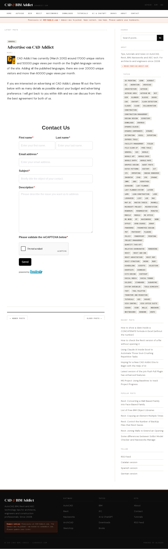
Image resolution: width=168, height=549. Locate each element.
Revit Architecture (134, 257)
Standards (140, 282)
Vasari (147, 299)
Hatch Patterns (132, 169)
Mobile (128, 215)
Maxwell (154, 203)
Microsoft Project (133, 207)
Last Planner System (134, 190)
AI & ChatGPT (99, 13)
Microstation (151, 207)
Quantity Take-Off (133, 245)
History (145, 169)
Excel (140, 135)
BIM (30, 13)
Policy (128, 236)
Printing (152, 236)
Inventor (129, 177)
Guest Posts (147, 165)
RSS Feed (126, 456)
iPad (138, 177)
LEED (155, 194)
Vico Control (131, 303)
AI (126, 85)
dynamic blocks (132, 127)
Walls (144, 308)
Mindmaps (129, 211)
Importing (136, 173)
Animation (135, 85)
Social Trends (146, 278)
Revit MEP (150, 257)
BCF (155, 93)
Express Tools (131, 139)
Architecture (131, 89)
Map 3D (128, 203)
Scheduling (130, 266)
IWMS (127, 182)
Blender (135, 97)
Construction (131, 110)
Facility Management (134, 144)
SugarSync (152, 282)
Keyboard (129, 186)
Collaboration (149, 106)
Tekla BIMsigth (151, 287)
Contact (135, 13)
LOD (146, 198)
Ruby (154, 261)
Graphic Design (132, 165)
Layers (150, 190)
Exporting (151, 135)
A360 (141, 81)
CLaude (128, 106)
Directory (145, 118)
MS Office (148, 215)
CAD (126, 102)
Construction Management (136, 114)
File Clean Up (131, 148)
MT (136, 219)
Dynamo (149, 131)
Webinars (155, 308)
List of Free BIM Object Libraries (137, 410)
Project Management (134, 240)
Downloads (67, 13)
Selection (153, 266)
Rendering (152, 249)
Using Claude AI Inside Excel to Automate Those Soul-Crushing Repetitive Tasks (137, 353)
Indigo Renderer (151, 173)
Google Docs (143, 156)
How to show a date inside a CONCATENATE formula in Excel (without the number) (141, 331)
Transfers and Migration (136, 295)
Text (127, 291)
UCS (138, 299)
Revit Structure (132, 261)
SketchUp (143, 274)
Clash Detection (149, 102)
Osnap (151, 224)
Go (160, 38)
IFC (126, 173)
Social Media (131, 278)
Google (145, 152)
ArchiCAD (147, 85)
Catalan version (129, 462)
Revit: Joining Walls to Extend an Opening (142, 430)
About (124, 13)
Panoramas (129, 228)
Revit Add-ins (140, 253)
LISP (139, 198)
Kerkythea (144, 182)
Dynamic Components (134, 131)
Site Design (130, 274)
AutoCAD (20, 13)
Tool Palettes (139, 291)
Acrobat (150, 81)
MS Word (128, 219)
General (11, 42)
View (136, 308)
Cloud (137, 106)
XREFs (152, 312)
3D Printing (130, 81)
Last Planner (142, 186)
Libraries (129, 198)
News (157, 219)
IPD (145, 177)
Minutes (154, 211)
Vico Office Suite (148, 303)
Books (113, 13)
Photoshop (136, 232)
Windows (142, 312)
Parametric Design (145, 228)
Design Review (131, 118)
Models (137, 215)
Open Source (140, 224)
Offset (128, 224)
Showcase (141, 270)
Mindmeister (141, 211)
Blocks (145, 97)
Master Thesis (141, 203)
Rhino (145, 261)
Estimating (130, 135)
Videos (128, 308)
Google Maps (145, 161)
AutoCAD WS (145, 93)
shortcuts (129, 270)
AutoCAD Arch (131, 93)
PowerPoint (139, 236)
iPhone (154, 177)
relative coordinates (135, 249)
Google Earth (131, 161)
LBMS (127, 194)
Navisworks (52, 13)
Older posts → (94, 318)
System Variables (133, 287)
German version (129, 473)
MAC (153, 198)
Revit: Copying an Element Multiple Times (142, 415)
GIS (137, 152)
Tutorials (82, 13)
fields (150, 144)
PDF (126, 232)
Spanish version (129, 468)
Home (9, 13)
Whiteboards (130, 312)
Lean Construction (141, 194)
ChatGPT (135, 102)
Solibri (128, 282)
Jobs (134, 182)
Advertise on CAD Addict (30, 47)
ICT (154, 169)
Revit (39, 13)
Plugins (147, 232)
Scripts (141, 266)
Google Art (130, 156)
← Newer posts (17, 318)
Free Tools (146, 148)
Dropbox (140, 123)
